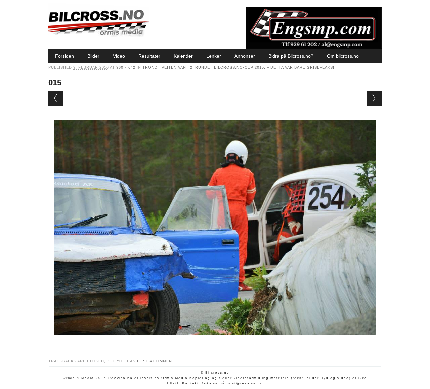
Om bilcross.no (343, 56)
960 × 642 (125, 67)
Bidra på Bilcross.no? (290, 56)
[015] (215, 341)
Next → (374, 98)
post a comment (155, 361)
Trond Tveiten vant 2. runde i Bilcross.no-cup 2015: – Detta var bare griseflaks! (238, 67)
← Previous (55, 98)
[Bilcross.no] (98, 35)
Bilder (93, 56)
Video (119, 56)
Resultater (149, 56)
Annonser (244, 56)
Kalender (183, 56)
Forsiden (64, 56)
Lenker (213, 56)
